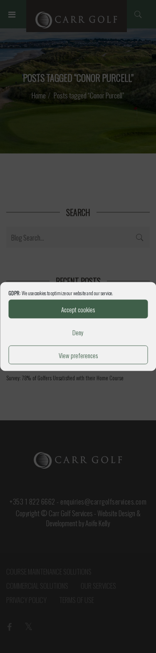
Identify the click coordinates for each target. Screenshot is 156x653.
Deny (78, 332)
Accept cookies (78, 309)
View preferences (78, 354)
